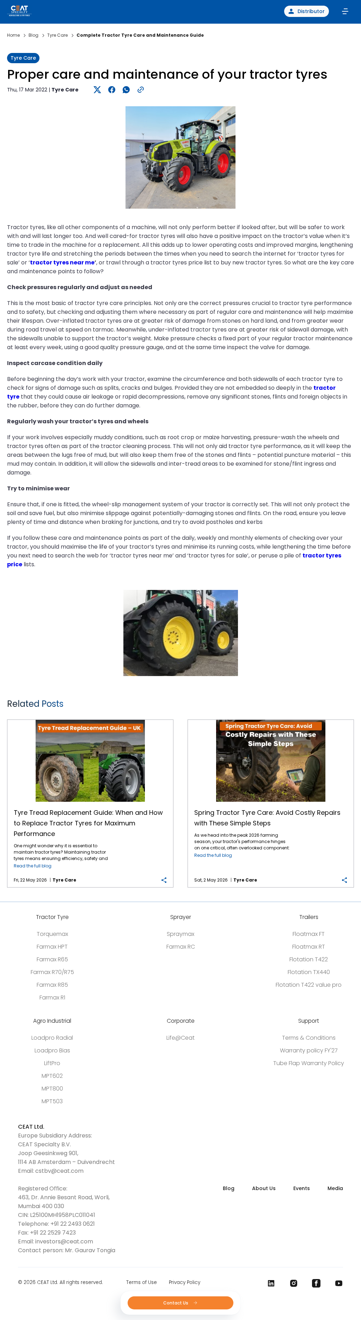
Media (335, 1188)
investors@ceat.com (64, 1241)
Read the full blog (32, 866)
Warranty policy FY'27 (309, 1050)
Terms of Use (141, 1282)
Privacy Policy (184, 1282)
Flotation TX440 (309, 972)
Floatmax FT (309, 934)
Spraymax (180, 934)
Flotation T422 (308, 959)
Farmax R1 (52, 997)
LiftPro (52, 1063)
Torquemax (52, 934)
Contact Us (176, 1303)
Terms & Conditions (309, 1038)
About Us (264, 1188)
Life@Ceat (180, 1038)
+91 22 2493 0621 (72, 1224)
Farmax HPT (52, 947)
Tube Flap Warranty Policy (308, 1063)
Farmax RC (180, 947)
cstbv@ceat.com (59, 1171)
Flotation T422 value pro (309, 985)
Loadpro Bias (52, 1050)
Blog (228, 1188)
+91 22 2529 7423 (53, 1233)
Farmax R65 (52, 959)
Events (301, 1188)
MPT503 (52, 1101)
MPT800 (52, 1089)
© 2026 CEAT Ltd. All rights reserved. (60, 1282)
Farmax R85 (52, 985)
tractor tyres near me (62, 262)
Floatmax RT (308, 947)
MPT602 (52, 1076)
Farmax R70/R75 (52, 972)
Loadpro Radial (52, 1038)
